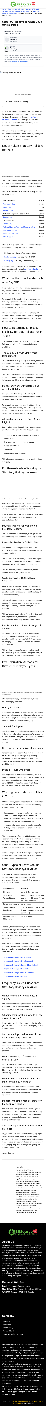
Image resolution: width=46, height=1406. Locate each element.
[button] (23, 39)
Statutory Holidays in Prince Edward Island (21, 965)
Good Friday (8, 207)
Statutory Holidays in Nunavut (16, 969)
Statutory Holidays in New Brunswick (18, 961)
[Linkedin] (16, 1215)
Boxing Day (8, 261)
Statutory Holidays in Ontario (15, 976)
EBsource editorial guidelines (18, 61)
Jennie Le (19, 1167)
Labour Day (7, 224)
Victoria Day (8, 210)
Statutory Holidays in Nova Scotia (17, 957)
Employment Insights (15, 9)
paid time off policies (32, 269)
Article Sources (8, 1153)
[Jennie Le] (9, 1191)
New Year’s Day (9, 204)
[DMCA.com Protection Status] (18, 1309)
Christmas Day (9, 237)
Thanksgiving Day (10, 230)
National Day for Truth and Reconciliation (19, 227)
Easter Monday (10, 257)
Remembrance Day (10, 234)
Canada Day (8, 217)
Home (4, 9)
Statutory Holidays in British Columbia (19, 973)
